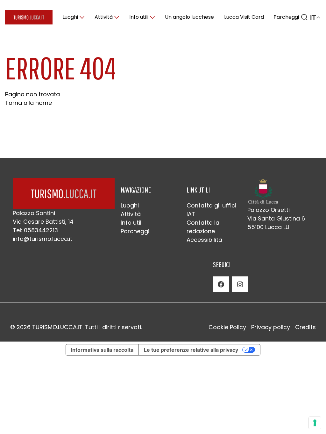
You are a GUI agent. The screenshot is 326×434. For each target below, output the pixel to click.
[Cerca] (304, 17)
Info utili (138, 17)
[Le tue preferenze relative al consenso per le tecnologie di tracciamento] (315, 423)
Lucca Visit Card (244, 17)
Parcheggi (286, 17)
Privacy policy (270, 327)
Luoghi (70, 17)
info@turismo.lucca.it (42, 239)
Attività (104, 17)
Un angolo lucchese (189, 17)
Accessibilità (204, 240)
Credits (305, 327)
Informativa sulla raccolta (102, 350)
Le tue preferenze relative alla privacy (191, 350)
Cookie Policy (227, 327)
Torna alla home (28, 103)
